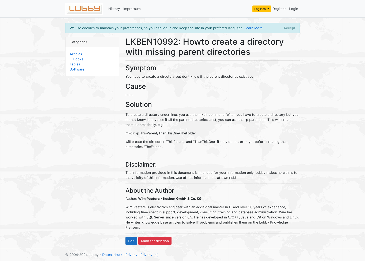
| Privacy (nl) (148, 255)
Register (279, 9)
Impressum (132, 9)
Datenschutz (112, 255)
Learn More (253, 28)
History (114, 9)
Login (293, 9)
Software (77, 69)
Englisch (260, 9)
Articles (76, 54)
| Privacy (130, 255)
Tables (75, 64)
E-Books (76, 59)
